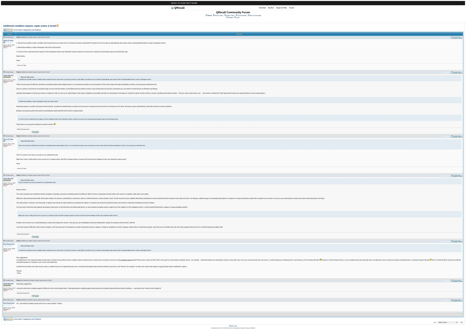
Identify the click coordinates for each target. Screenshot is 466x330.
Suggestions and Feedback (32, 30)
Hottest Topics (230, 15)
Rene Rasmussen (9, 244)
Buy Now (271, 8)
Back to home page (255, 15)
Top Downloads (242, 15)
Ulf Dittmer (253, 328)
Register (230, 17)
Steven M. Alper (8, 40)
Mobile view (233, 326)
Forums (291, 8)
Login (237, 17)
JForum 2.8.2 (220, 328)
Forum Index (18, 30)
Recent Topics (219, 15)
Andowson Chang (244, 328)
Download (262, 8)
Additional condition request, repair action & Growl (29, 26)
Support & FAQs (281, 8)
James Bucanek (8, 75)
